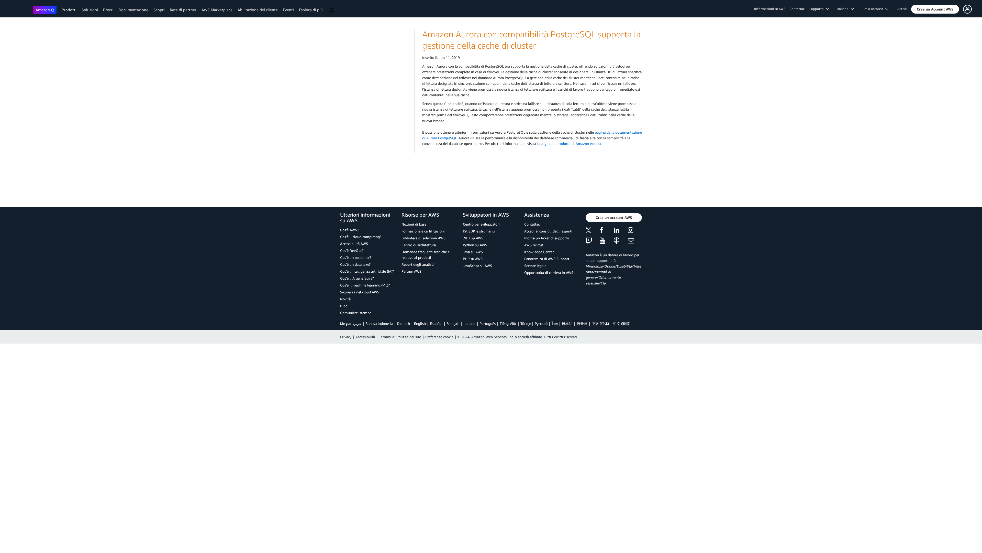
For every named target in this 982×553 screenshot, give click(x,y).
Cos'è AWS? (349, 230)
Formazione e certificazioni (423, 231)
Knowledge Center (539, 252)
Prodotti (69, 9)
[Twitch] (593, 241)
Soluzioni (90, 9)
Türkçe (525, 323)
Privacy (345, 337)
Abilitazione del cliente (258, 9)
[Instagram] (635, 231)
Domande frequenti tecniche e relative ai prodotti (425, 255)
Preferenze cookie (439, 337)
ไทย (555, 323)
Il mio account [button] (873, 9)
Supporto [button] (817, 9)
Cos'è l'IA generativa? (357, 278)
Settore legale (535, 265)
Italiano (469, 323)
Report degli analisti (417, 264)
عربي (357, 323)
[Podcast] (621, 241)
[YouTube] (607, 241)
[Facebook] (607, 231)
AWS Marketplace (217, 9)
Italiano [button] (844, 9)
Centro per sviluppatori (481, 224)
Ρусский (541, 323)
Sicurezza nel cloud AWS (359, 292)
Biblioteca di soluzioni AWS (423, 238)
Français (453, 323)
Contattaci (797, 9)
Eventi (288, 9)
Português (487, 323)
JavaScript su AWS (477, 265)
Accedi (902, 9)
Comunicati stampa (355, 313)
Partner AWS (411, 271)
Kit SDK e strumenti (479, 231)
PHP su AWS (473, 259)
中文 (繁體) (621, 323)
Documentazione (133, 9)
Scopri (159, 9)
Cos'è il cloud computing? (360, 237)
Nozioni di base (413, 224)
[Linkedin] (621, 231)
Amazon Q (45, 9)
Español (436, 323)
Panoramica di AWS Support (546, 259)
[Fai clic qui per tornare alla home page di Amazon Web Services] (17, 9)
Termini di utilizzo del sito (400, 337)
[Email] (635, 241)
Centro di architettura (418, 245)
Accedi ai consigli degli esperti (548, 231)
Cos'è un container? (355, 257)
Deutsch (403, 323)
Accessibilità (365, 337)
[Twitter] (593, 231)
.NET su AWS (473, 238)
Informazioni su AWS (769, 9)
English (420, 323)
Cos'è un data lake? (355, 264)
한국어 (582, 323)
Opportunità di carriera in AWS (548, 272)
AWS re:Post (533, 245)
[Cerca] (332, 10)
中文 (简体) (600, 323)
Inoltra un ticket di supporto (546, 238)
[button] (935, 9)
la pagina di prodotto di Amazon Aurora (569, 143)
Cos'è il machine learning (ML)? (365, 285)
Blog (344, 306)
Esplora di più (311, 9)
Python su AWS (475, 245)
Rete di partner (183, 9)
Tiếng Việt (508, 323)
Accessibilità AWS (354, 243)
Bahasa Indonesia (379, 323)
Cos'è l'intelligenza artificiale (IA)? (367, 271)
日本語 (567, 323)
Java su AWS (473, 252)
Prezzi (108, 9)
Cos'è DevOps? (352, 250)
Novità (345, 299)
